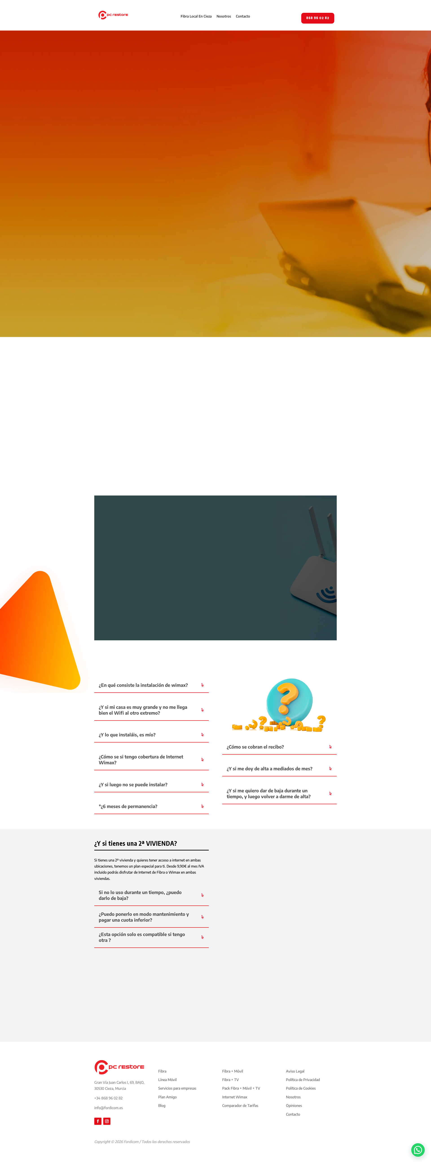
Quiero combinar (221, 1014)
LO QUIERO (239, 466)
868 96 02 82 (317, 18)
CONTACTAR (281, 620)
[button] (418, 1150)
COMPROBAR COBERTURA (130, 481)
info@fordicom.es (108, 1108)
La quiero (158, 183)
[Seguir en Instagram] (106, 1121)
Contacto (243, 16)
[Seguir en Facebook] (97, 1121)
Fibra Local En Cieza (196, 16)
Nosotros (224, 16)
